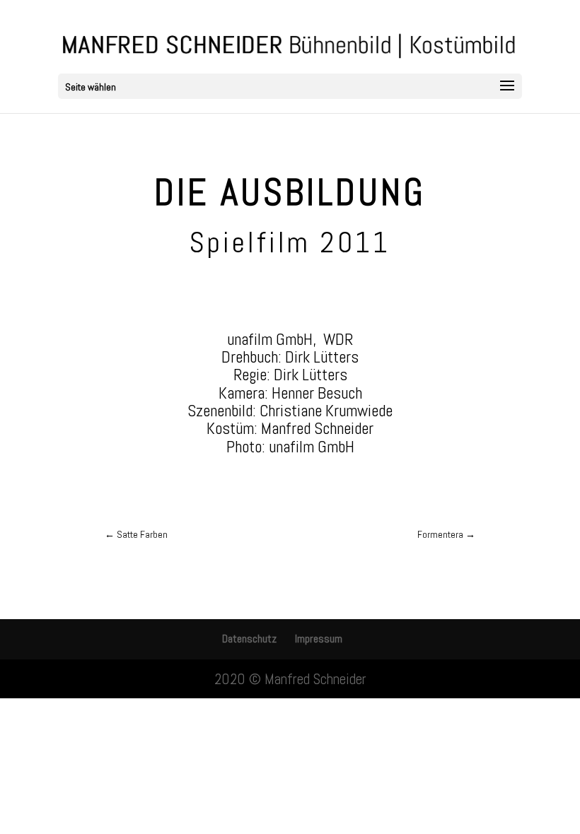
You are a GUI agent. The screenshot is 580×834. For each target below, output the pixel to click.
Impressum (318, 638)
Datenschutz (249, 638)
